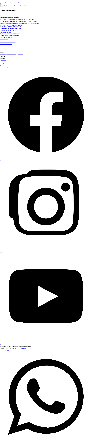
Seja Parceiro (12, 2)
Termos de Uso (17, 2)
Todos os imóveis (3, 54)
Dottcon (8, 350)
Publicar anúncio (20, 54)
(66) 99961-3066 (3, 60)
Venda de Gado (8, 7)
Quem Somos (2, 2)
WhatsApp (25, 7)
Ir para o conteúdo (3, 0)
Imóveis (4, 7)
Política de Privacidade (14, 50)
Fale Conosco (7, 2)
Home (1, 7)
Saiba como (24, 348)
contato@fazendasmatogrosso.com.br (6, 63)
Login (1, 3)
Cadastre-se (5, 3)
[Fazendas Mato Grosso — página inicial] (4, 4)
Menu (2, 6)
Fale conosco (18, 14)
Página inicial (2, 14)
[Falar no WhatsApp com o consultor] (46, 442)
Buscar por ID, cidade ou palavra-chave (7, 5)
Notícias (12, 7)
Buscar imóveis (7, 14)
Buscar (25, 5)
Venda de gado (13, 14)
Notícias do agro (14, 54)
